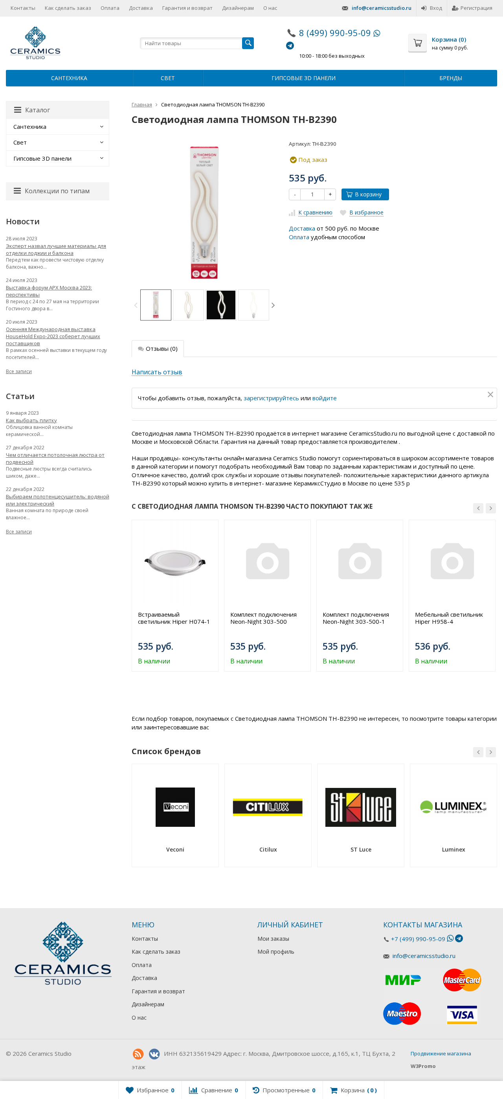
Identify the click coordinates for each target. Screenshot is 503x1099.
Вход (436, 7)
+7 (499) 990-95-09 (418, 939)
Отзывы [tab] (162, 348)
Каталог (37, 110)
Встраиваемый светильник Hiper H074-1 (174, 618)
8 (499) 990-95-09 (335, 32)
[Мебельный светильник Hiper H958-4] (452, 563)
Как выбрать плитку (31, 420)
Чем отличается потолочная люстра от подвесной (55, 458)
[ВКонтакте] (154, 1054)
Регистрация (476, 7)
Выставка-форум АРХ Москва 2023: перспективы (49, 291)
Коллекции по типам (57, 191)
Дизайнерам (238, 7)
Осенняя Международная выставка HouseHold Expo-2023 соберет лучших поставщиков (53, 336)
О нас (270, 7)
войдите (324, 398)
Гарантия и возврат (187, 7)
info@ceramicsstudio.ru (381, 7)
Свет (168, 78)
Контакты (23, 7)
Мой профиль (275, 951)
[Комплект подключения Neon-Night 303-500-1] (360, 563)
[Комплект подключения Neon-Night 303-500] (267, 563)
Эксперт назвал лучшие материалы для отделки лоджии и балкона (56, 249)
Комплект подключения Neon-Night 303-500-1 (356, 618)
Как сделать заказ (68, 7)
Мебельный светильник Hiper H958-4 (449, 618)
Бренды (450, 78)
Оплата (110, 7)
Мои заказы (273, 938)
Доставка (141, 7)
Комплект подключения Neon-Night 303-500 (263, 618)
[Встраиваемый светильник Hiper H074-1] (175, 563)
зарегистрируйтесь (271, 398)
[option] (156, 305)
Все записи (19, 371)
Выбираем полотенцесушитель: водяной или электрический (57, 500)
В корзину (368, 194)
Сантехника (69, 78)
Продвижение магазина (441, 1053)
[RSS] (138, 1054)
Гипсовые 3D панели (304, 78)
